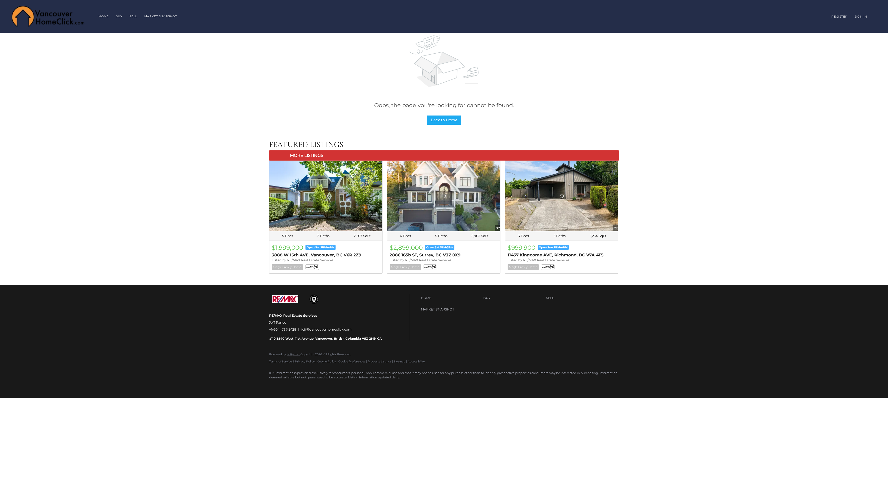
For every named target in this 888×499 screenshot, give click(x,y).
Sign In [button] (860, 16)
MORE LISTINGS (306, 155)
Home (103, 16)
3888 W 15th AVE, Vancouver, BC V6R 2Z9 (316, 255)
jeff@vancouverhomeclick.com (326, 329)
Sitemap (399, 361)
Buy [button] (119, 16)
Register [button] (839, 16)
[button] (451, 297)
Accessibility (416, 361)
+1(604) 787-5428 (282, 329)
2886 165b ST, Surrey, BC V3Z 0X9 (425, 255)
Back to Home (444, 120)
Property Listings (380, 361)
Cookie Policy (326, 361)
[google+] (288, 385)
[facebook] (274, 385)
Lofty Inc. (293, 354)
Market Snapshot (160, 16)
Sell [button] (133, 16)
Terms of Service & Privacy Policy (292, 361)
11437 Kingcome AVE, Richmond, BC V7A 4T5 (556, 255)
